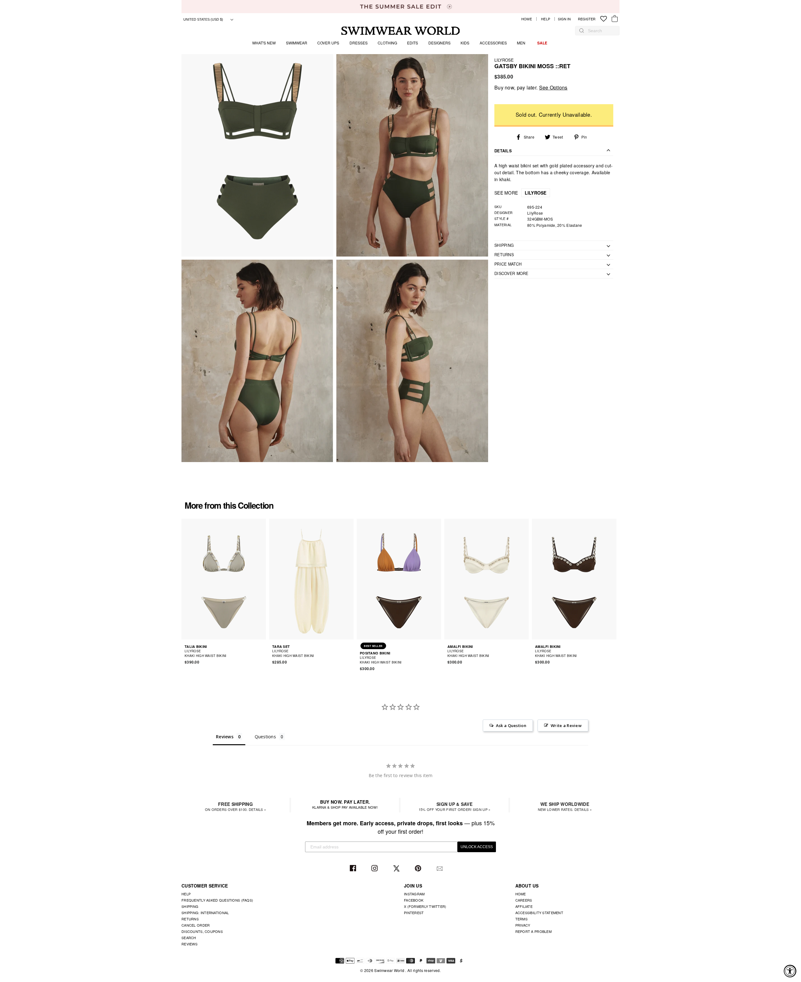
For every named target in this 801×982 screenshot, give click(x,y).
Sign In (566, 19)
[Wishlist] (603, 19)
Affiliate (524, 906)
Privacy (522, 925)
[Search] (582, 30)
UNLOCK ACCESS (477, 847)
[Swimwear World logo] (400, 31)
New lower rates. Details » (565, 806)
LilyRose (504, 60)
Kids (465, 42)
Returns (190, 918)
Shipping (189, 906)
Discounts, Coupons (202, 931)
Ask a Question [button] (511, 725)
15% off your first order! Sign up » (455, 806)
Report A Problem (533, 931)
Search (188, 937)
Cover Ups (328, 42)
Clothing (387, 42)
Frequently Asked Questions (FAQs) (217, 900)
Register (586, 19)
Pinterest (419, 869)
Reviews (189, 943)
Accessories (493, 42)
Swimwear (296, 42)
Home (526, 19)
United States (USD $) (203, 19)
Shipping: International (205, 912)
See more (520, 193)
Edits (412, 42)
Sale (542, 43)
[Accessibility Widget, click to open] (790, 971)
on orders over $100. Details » (235, 806)
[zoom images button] (257, 155)
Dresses (358, 42)
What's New (264, 42)
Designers (439, 42)
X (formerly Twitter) (425, 906)
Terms (521, 918)
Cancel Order (195, 925)
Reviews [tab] (224, 737)
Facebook (354, 869)
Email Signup (440, 869)
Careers (523, 900)
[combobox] (600, 31)
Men (521, 42)
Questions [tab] (265, 737)
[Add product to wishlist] (262, 653)
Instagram (375, 869)
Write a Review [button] (566, 725)
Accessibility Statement (539, 912)
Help (545, 19)
